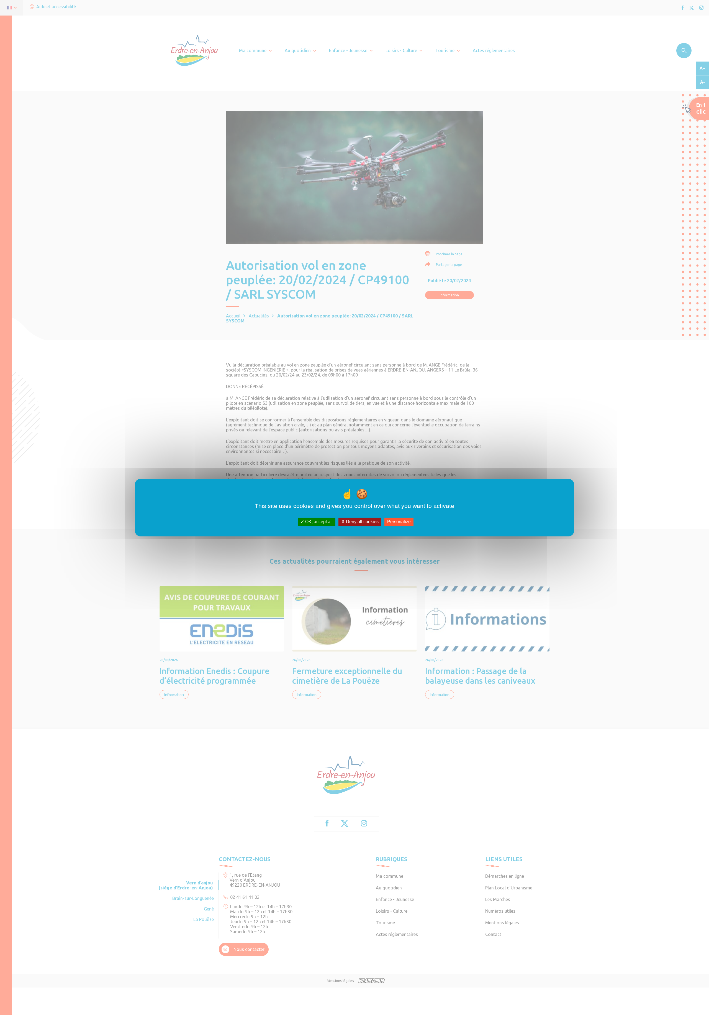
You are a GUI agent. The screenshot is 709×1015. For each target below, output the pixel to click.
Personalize (399, 521)
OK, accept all (318, 521)
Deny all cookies (362, 521)
